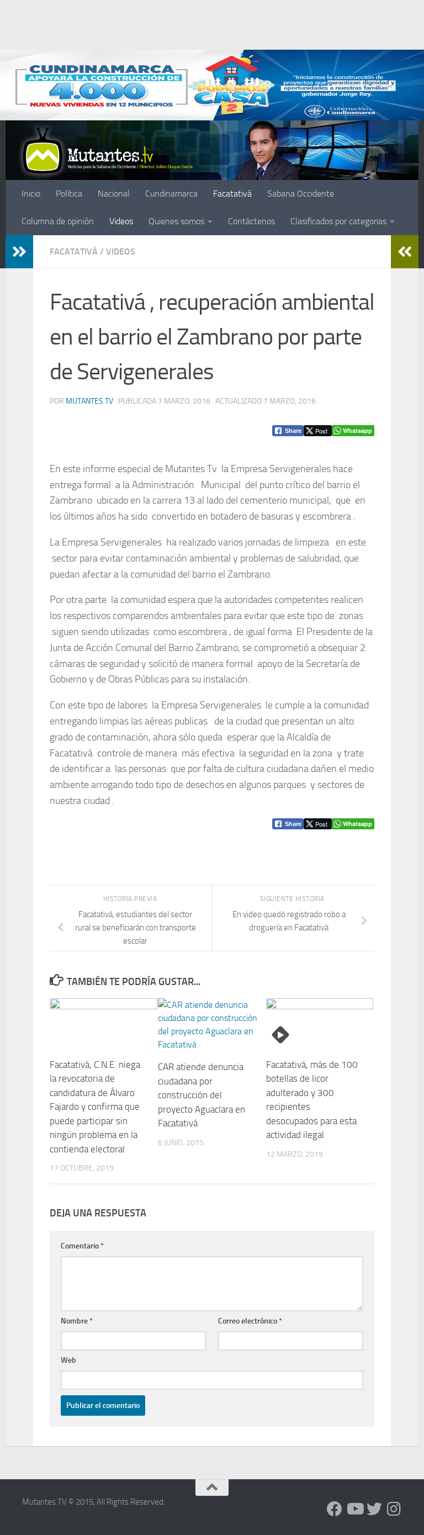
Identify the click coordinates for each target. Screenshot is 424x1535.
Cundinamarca (171, 193)
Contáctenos (251, 221)
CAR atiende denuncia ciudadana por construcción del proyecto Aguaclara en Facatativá (201, 1095)
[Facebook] (334, 1509)
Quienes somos (176, 221)
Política (69, 193)
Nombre (77, 1321)
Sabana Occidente (300, 193)
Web (68, 1360)
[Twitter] (374, 1509)
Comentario (82, 1246)
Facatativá (232, 193)
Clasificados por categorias (338, 221)
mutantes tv (89, 401)
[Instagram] (394, 1509)
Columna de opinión (58, 221)
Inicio (31, 193)
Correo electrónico (250, 1321)
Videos (121, 221)
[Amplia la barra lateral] (19, 251)
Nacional (114, 193)
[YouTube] (354, 1509)
